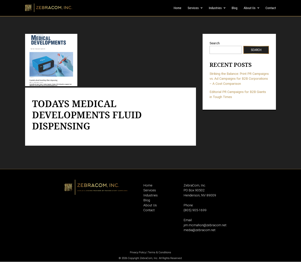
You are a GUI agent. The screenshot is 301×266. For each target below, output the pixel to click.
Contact (270, 8)
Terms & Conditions (159, 252)
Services (193, 8)
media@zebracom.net (199, 230)
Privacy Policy (138, 252)
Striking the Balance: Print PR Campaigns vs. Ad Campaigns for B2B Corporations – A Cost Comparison (239, 79)
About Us (250, 8)
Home (177, 8)
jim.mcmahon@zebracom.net (205, 225)
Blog (234, 8)
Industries (215, 8)
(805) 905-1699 (195, 210)
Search (215, 43)
